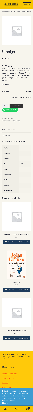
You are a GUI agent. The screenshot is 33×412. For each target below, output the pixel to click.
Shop (10, 11)
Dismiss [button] (5, 403)
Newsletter (6, 387)
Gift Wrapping (7, 66)
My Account (5, 409)
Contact (5, 383)
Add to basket (16, 106)
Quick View (11, 242)
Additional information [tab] (9, 130)
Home (6, 11)
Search (16, 409)
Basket (25, 407)
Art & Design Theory (19, 11)
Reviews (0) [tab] (6, 135)
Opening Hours (8, 378)
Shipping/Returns (9, 374)
